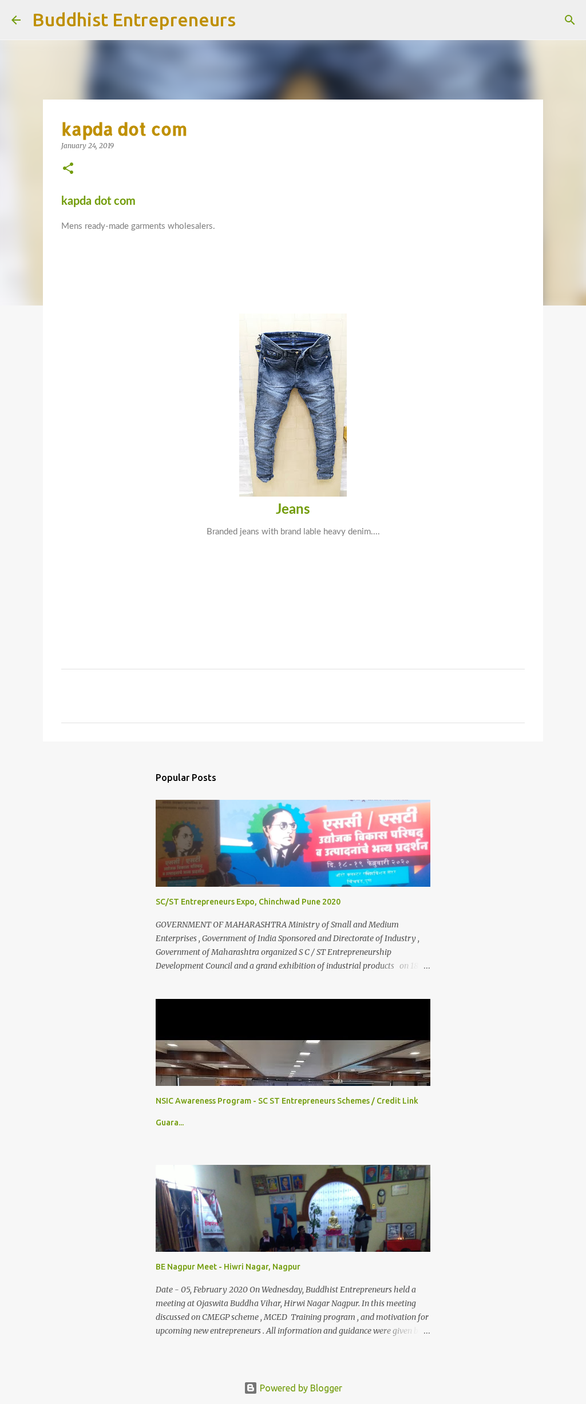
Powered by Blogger (300, 1388)
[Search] (252, 20)
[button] (68, 169)
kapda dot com (98, 201)
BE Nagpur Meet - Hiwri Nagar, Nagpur (228, 1266)
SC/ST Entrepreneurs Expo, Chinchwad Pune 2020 (248, 901)
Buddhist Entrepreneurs (134, 19)
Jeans (293, 510)
